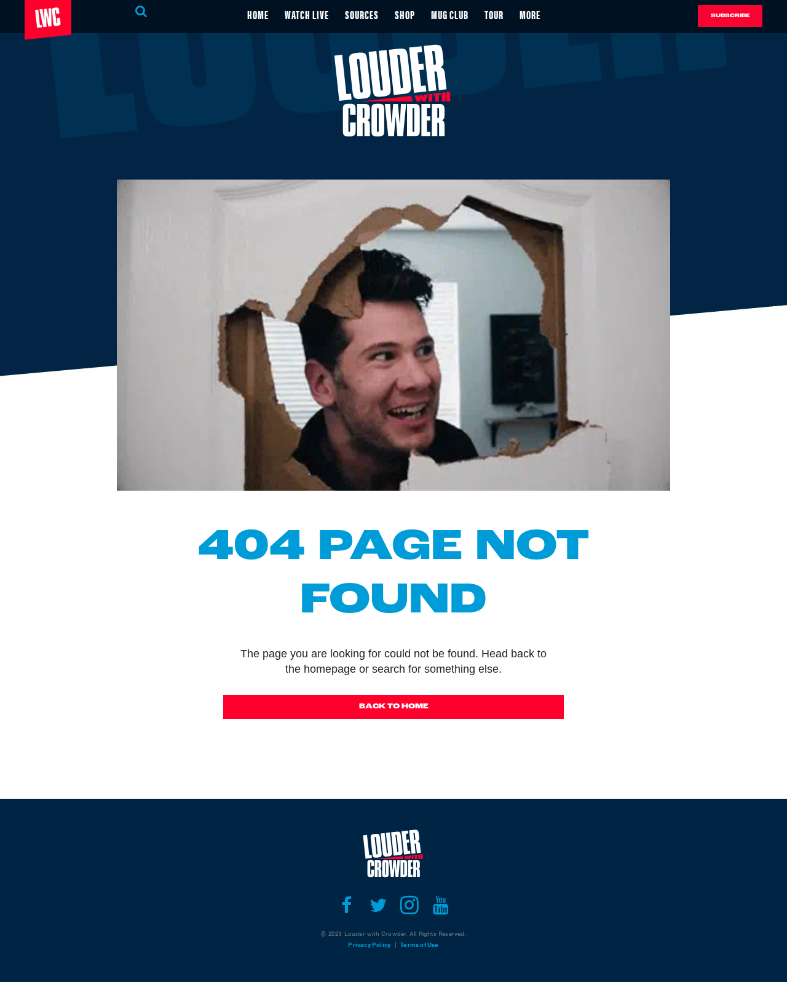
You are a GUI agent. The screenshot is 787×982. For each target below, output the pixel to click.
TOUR (494, 14)
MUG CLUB (450, 14)
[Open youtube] (440, 905)
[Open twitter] (378, 905)
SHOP (405, 14)
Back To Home (394, 706)
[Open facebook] (346, 905)
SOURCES (362, 14)
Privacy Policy (369, 944)
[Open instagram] (409, 905)
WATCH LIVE (307, 14)
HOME (258, 14)
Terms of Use (419, 944)
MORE (530, 14)
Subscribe (730, 15)
